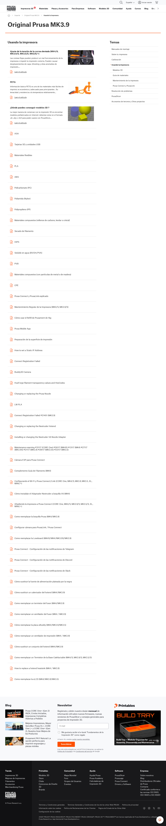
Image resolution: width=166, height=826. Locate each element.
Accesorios (10, 784)
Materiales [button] (43, 8)
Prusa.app (119, 778)
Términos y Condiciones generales (52, 805)
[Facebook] (144, 808)
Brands (42, 789)
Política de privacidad (130, 805)
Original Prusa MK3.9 (31, 15)
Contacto (144, 786)
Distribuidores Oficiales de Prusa (150, 782)
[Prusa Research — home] (11, 8)
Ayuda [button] (128, 8)
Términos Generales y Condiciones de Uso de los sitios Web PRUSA (93, 805)
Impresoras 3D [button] (28, 8)
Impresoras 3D (11, 775)
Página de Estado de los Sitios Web (112, 808)
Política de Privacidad (64, 751)
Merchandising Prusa (14, 787)
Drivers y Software (123, 784)
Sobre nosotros (147, 775)
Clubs (41, 781)
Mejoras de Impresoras (15, 778)
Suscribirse (66, 744)
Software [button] (92, 8)
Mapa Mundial (70, 775)
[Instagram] (149, 808)
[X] (154, 808)
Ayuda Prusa (95, 775)
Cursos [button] (138, 8)
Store (41, 778)
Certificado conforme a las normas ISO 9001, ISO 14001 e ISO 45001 (150, 792)
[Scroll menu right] (158, 8)
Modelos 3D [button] (104, 8)
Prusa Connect (121, 781)
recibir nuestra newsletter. (81, 739)
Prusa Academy (96, 778)
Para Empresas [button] (78, 8)
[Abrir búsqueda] (121, 2)
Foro (66, 778)
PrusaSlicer (120, 775)
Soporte (17, 15)
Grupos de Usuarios (72, 781)
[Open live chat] (160, 820)
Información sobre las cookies (50, 808)
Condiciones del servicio (84, 751)
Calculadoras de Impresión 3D (96, 782)
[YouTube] (159, 808)
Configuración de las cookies (49, 812)
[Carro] (156, 2)
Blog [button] (146, 8)
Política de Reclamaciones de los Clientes (80, 808)
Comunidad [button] (117, 8)
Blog (142, 778)
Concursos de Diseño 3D (48, 785)
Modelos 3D (44, 775)
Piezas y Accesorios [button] (60, 8)
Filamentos (10, 781)
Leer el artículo (20, 72)
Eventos (67, 784)
